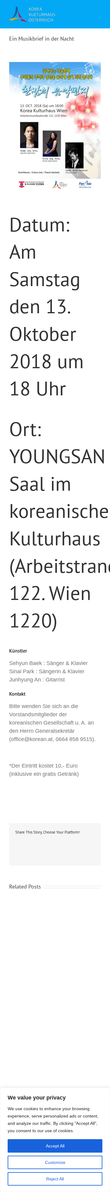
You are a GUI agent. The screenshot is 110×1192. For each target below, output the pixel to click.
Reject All (55, 1178)
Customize (55, 1162)
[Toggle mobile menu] (96, 15)
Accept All (55, 1145)
